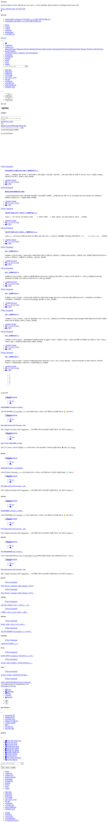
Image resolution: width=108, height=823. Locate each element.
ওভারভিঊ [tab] (13, 767)
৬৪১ (12, 462)
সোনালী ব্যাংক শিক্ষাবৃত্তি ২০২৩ (9, 644)
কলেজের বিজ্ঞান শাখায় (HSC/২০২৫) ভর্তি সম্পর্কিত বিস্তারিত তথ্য (23, 21)
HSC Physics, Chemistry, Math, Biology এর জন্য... (17, 586)
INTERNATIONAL (12, 820)
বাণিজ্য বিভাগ (8, 72)
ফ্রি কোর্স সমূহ (9, 727)
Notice (7, 60)
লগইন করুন (8, 96)
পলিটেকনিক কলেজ (10, 87)
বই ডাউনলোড (9, 81)
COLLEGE (9, 816)
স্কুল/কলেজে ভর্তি (10, 715)
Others (7, 64)
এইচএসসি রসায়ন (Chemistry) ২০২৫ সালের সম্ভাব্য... (12, 468)
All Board (8, 53)
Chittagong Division (23, 49)
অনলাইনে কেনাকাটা (10, 723)
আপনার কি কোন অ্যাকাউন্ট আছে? (13, 126)
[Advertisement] (54, 151)
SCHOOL (8, 815)
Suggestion (8, 55)
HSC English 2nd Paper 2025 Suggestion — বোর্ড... (13, 425)
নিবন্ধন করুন (9, 100)
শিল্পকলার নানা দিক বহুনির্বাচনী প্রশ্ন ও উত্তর (14, 191)
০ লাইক (9, 184)
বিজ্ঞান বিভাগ (8, 70)
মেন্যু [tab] (3, 767)
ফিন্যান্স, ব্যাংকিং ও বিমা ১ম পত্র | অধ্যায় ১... (13, 624)
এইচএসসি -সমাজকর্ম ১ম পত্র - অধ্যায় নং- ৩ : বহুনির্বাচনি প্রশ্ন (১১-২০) (21, 232)
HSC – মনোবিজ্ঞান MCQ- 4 (12, 314)
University (8, 30)
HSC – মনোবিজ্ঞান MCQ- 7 (12, 251)
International (9, 32)
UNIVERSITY (10, 818)
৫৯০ (12, 545)
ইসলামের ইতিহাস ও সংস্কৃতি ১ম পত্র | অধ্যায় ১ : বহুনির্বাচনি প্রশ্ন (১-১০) (21, 170)
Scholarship (9, 57)
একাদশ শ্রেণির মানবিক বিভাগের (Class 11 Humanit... (12, 551)
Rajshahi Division (74, 49)
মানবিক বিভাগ (8, 74)
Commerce (21, 53)
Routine (7, 58)
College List (9, 47)
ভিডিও (7, 725)
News (7, 62)
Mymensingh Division (60, 49)
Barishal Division (36, 49)
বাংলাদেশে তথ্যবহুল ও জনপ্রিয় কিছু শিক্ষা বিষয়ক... (14, 675)
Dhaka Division (10, 49)
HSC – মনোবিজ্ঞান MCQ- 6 (12, 293)
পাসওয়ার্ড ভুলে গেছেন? (7, 122)
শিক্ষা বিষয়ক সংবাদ (10, 719)
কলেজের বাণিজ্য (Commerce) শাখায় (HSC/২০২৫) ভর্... (17, 656)
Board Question (10, 51)
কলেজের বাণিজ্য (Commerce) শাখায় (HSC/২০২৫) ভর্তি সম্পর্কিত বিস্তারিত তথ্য (27, 19)
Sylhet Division (98, 49)
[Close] (2, 91)
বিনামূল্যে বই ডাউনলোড (11, 721)
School (7, 27)
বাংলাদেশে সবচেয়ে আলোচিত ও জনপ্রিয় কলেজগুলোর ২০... (16, 663)
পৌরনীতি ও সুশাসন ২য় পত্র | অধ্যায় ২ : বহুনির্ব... (14, 612)
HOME (7, 813)
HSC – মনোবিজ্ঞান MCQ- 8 (12, 272)
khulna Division (47, 49)
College (7, 28)
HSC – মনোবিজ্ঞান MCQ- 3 (12, 335)
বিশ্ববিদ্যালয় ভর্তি (9, 717)
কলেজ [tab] (7, 767)
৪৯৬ (12, 401)
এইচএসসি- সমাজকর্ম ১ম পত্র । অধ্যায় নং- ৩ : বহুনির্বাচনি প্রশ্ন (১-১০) (21, 213)
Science (14, 53)
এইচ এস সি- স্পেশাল (10, 77)
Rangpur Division (87, 49)
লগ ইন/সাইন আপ (10, 34)
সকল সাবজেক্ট (8, 76)
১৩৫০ (13, 437)
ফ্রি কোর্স (7, 79)
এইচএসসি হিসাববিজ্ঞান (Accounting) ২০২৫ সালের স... (12, 407)
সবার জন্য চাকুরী (9, 729)
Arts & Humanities (31, 53)
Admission (8, 45)
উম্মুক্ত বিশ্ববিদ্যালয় (10, 85)
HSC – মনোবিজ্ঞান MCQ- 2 (12, 357)
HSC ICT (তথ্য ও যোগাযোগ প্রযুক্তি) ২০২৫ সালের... (11, 443)
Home (7, 25)
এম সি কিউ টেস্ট (9, 83)
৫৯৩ (12, 419)
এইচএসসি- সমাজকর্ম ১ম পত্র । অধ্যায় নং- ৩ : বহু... (15, 605)
